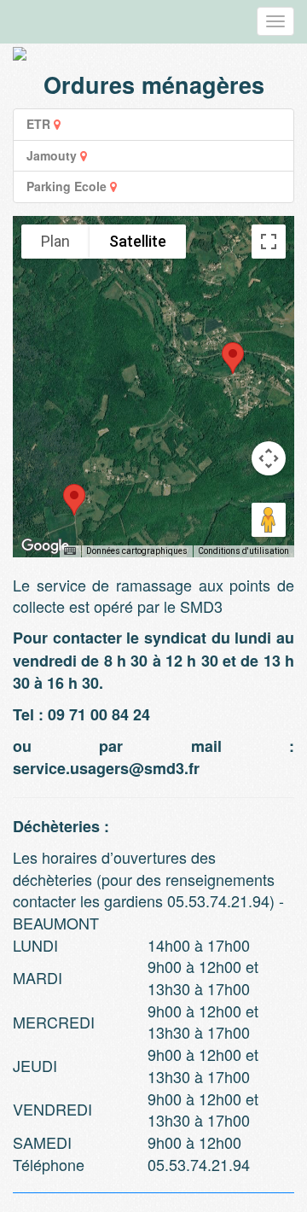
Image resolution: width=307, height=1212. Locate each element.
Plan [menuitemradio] (55, 241)
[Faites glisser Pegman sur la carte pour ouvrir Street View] (269, 520)
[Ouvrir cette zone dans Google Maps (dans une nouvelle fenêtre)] (45, 546)
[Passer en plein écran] (269, 241)
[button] (74, 499)
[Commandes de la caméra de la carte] (269, 458)
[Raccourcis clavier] (70, 551)
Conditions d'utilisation (243, 551)
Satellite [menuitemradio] (137, 241)
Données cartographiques (137, 551)
